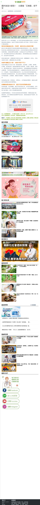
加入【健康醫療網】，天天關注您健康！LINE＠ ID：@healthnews (17, 113)
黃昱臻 (20, 119)
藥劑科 (17, 119)
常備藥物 (8, 117)
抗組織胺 (24, 117)
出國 (12, 117)
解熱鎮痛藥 (18, 117)
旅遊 (14, 117)
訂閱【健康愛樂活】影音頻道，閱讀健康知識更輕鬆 (14, 115)
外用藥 (35, 117)
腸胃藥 (31, 117)
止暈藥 (27, 117)
